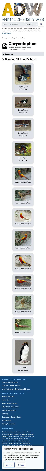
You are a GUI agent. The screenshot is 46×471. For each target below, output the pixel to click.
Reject (21, 465)
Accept (9, 465)
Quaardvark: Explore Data (11, 417)
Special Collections (9, 410)
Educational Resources (10, 407)
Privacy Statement (8, 424)
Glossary (5, 413)
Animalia (10, 38)
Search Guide (6, 33)
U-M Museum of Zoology (11, 385)
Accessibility (6, 420)
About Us (5, 400)
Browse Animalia (8, 396)
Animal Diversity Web (23, 19)
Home (4, 38)
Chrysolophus (20, 38)
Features (9, 54)
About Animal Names (9, 403)
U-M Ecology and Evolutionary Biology (16, 389)
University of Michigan (10, 382)
